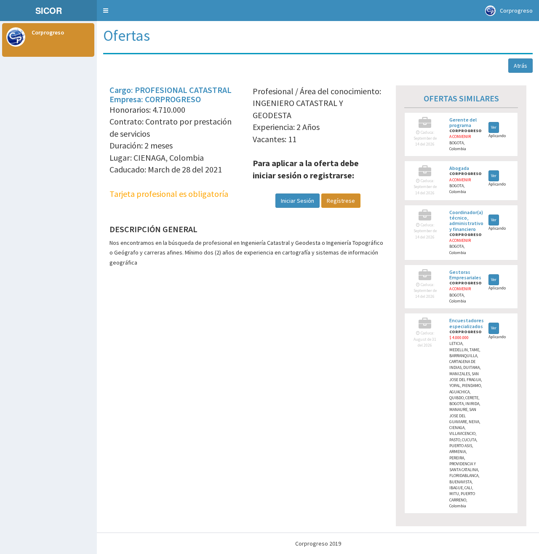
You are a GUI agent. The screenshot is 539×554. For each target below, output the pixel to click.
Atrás (520, 65)
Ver (493, 127)
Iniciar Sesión (297, 200)
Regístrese (341, 200)
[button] (106, 10)
